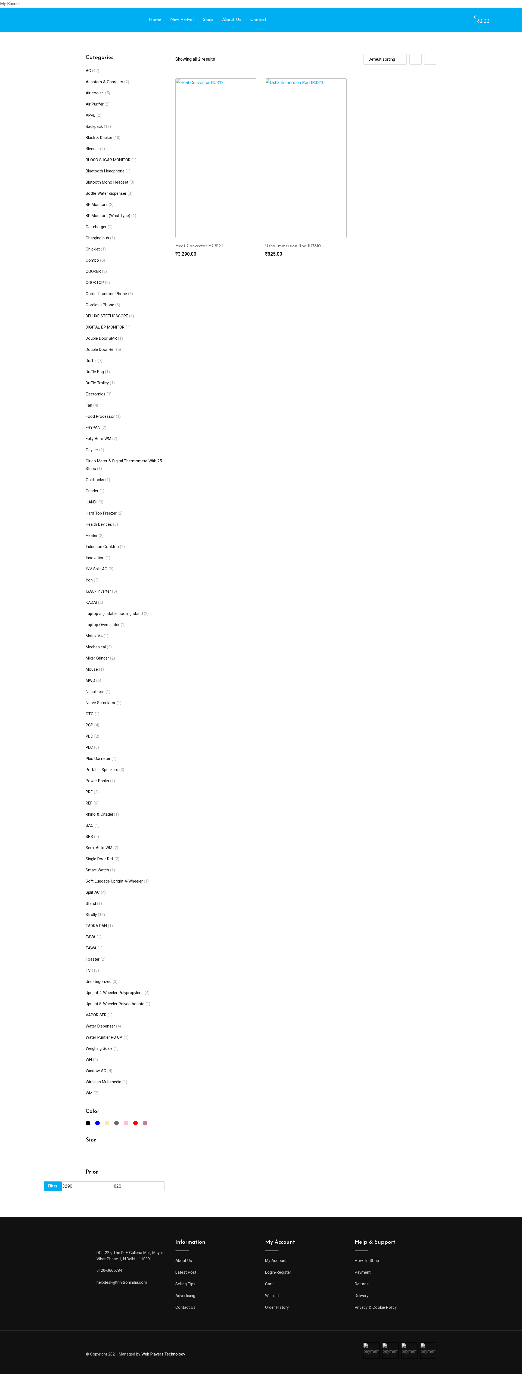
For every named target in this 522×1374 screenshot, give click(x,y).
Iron (89, 580)
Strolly (91, 914)
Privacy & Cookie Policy (376, 1307)
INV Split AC (96, 569)
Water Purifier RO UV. (104, 1037)
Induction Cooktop (102, 546)
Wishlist (272, 1295)
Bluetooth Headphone (105, 171)
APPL (90, 115)
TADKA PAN (96, 925)
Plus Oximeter (98, 758)
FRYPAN (93, 427)
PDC (89, 736)
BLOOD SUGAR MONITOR (108, 159)
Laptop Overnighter (103, 624)
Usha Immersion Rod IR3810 (293, 246)
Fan (89, 405)
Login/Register (278, 1272)
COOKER (93, 271)
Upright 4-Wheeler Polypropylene (115, 992)
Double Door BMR (101, 338)
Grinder (92, 490)
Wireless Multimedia (103, 1081)
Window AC (96, 1070)
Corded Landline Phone (106, 293)
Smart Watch (97, 870)
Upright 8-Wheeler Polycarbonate (115, 1003)
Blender (92, 148)
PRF (89, 792)
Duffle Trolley (97, 382)
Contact (258, 20)
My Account (276, 1260)
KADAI (91, 602)
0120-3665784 (109, 1270)
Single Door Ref (99, 858)
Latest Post (185, 1272)
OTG (90, 713)
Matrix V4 (94, 635)
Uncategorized (98, 981)
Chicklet (93, 249)
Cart (269, 1284)
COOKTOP (95, 282)
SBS (89, 836)
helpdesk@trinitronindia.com (122, 1282)
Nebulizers (95, 691)
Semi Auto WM (99, 847)
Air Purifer (95, 104)
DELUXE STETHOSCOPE (107, 316)
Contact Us (185, 1307)
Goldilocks (95, 479)
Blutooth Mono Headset (107, 182)
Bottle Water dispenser (106, 193)
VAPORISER (96, 1015)
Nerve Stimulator (101, 702)
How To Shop (367, 1260)
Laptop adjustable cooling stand (114, 613)
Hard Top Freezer (101, 513)
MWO (90, 680)
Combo (92, 260)
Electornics (95, 394)
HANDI (91, 502)
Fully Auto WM (98, 438)
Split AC (93, 892)
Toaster (93, 959)
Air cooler (95, 93)
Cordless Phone (100, 304)
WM (89, 1093)
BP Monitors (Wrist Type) (108, 215)
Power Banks (97, 780)
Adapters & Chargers (104, 81)
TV (88, 970)
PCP (89, 725)
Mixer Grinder (97, 658)
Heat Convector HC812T (199, 246)
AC (88, 70)
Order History (277, 1307)
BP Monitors (97, 204)
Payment (363, 1272)
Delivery (361, 1295)
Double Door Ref (100, 349)
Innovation (95, 557)
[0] (470, 20)
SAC (90, 825)
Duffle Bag (95, 371)
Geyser (92, 449)
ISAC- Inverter (98, 591)
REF (89, 803)
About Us (231, 20)
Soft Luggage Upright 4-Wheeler (114, 881)
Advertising (185, 1295)
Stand (91, 903)
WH (89, 1059)
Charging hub (97, 238)
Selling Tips (185, 1284)
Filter (53, 1186)
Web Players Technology (163, 1354)
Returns (362, 1284)
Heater (92, 535)
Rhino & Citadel (99, 814)
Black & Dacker (99, 137)
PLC (89, 747)
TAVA (90, 936)
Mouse (92, 669)
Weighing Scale (99, 1048)
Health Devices (99, 524)
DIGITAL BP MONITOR (105, 327)
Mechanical (96, 647)
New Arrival (182, 20)
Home (155, 20)
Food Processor (100, 416)
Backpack (94, 126)
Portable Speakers (102, 769)
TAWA (91, 948)
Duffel (91, 360)
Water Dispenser (100, 1026)
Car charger (96, 226)
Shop (208, 20)
